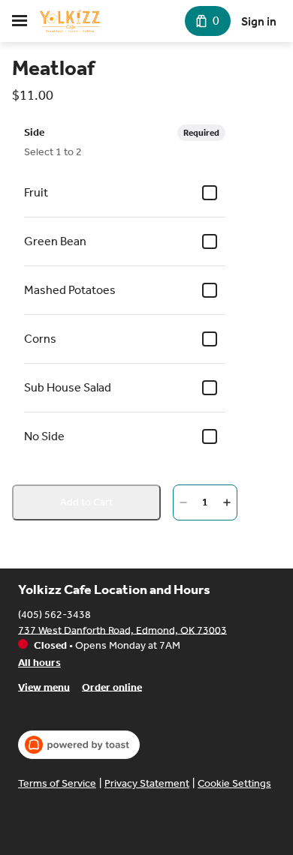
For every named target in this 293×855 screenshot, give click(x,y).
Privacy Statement (146, 783)
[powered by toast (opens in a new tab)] (79, 745)
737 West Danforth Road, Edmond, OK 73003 (122, 629)
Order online (112, 686)
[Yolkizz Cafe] (70, 21)
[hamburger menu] (19, 21)
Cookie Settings (234, 783)
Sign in (258, 21)
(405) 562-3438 (54, 614)
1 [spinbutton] (205, 502)
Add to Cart (86, 502)
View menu (44, 686)
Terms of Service (57, 783)
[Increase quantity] (227, 502)
